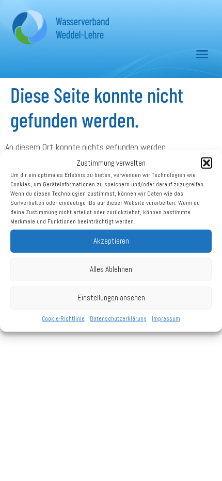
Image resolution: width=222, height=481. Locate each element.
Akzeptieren (111, 241)
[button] (206, 163)
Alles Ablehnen (111, 269)
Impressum (166, 318)
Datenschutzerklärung (118, 318)
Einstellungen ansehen (111, 297)
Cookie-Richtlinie (63, 318)
